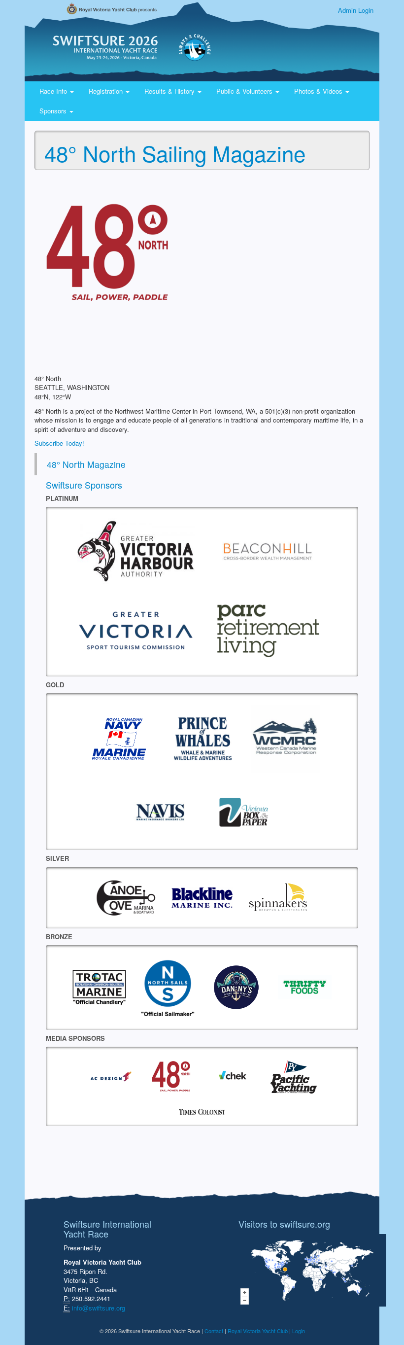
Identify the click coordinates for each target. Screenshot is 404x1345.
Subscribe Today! (59, 443)
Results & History (170, 91)
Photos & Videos (319, 91)
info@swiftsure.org (98, 1307)
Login (298, 1331)
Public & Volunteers (245, 91)
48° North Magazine (86, 464)
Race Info (54, 91)
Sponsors (53, 110)
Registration (107, 91)
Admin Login (355, 10)
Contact (213, 1331)
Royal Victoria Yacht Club (258, 1331)
